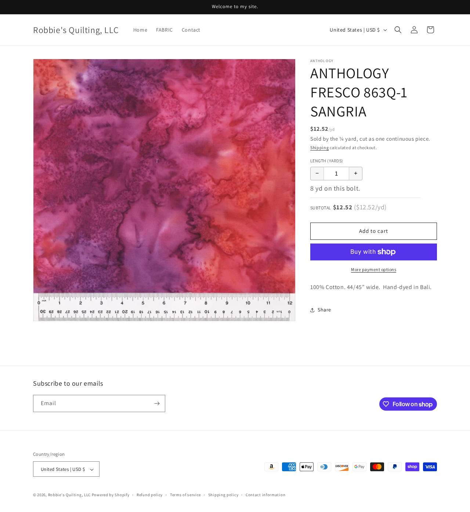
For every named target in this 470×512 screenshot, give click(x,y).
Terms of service (185, 495)
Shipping (319, 147)
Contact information (265, 495)
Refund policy (150, 495)
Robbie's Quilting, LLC (69, 495)
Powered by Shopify (111, 495)
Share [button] (324, 309)
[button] (398, 30)
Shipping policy (223, 495)
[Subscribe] (157, 403)
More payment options (373, 269)
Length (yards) (326, 160)
